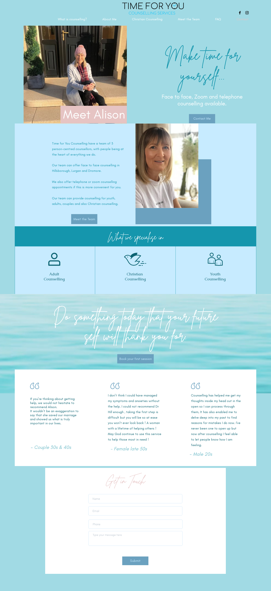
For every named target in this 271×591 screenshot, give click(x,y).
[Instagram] (247, 13)
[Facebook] (240, 13)
